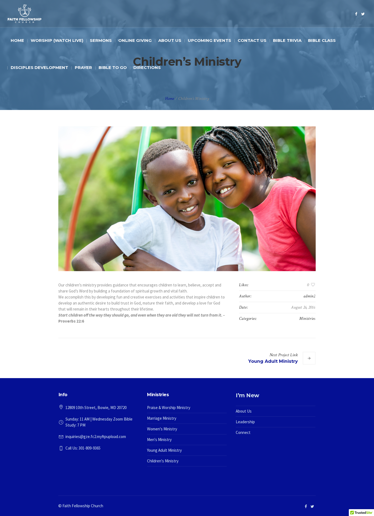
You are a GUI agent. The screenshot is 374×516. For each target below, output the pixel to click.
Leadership (245, 421)
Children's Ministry (163, 460)
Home (169, 99)
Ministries (307, 318)
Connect (243, 432)
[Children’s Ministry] (187, 198)
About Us (244, 411)
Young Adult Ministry (273, 361)
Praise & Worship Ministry (168, 407)
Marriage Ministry (161, 418)
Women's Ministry (162, 428)
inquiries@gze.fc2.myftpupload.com (95, 436)
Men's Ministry (159, 439)
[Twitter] (363, 14)
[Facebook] (356, 14)
